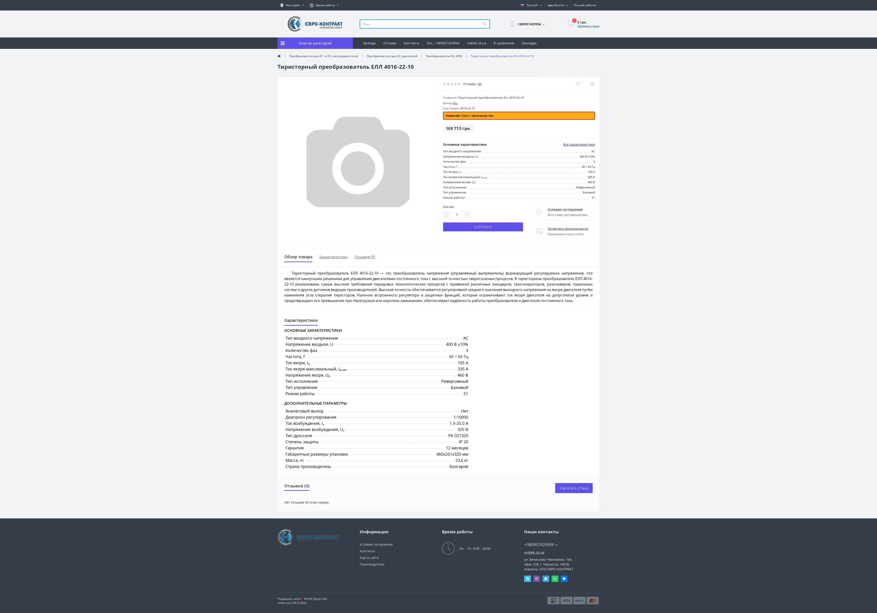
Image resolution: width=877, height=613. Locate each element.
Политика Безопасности (568, 229)
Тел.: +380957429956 (443, 43)
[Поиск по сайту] (484, 24)
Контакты (411, 43)
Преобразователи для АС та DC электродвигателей (323, 56)
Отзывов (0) (364, 256)
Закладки (529, 43)
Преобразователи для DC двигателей (392, 56)
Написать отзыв (574, 488)
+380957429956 (509, 36)
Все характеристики (579, 144)
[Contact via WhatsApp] (555, 579)
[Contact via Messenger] (564, 579)
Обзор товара (298, 256)
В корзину (483, 227)
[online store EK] (315, 23)
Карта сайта (369, 557)
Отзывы (389, 43)
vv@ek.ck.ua (476, 43)
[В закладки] (578, 84)
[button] (292, 5)
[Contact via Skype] (527, 579)
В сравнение (504, 43)
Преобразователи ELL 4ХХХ (444, 56)
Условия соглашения (565, 209)
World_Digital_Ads (314, 599)
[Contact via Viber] (536, 579)
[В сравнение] (592, 84)
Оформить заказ (588, 26)
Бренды (369, 43)
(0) (479, 84)
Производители (372, 564)
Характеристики (333, 256)
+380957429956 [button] (539, 544)
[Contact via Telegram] (545, 579)
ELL (455, 103)
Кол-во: (448, 207)
